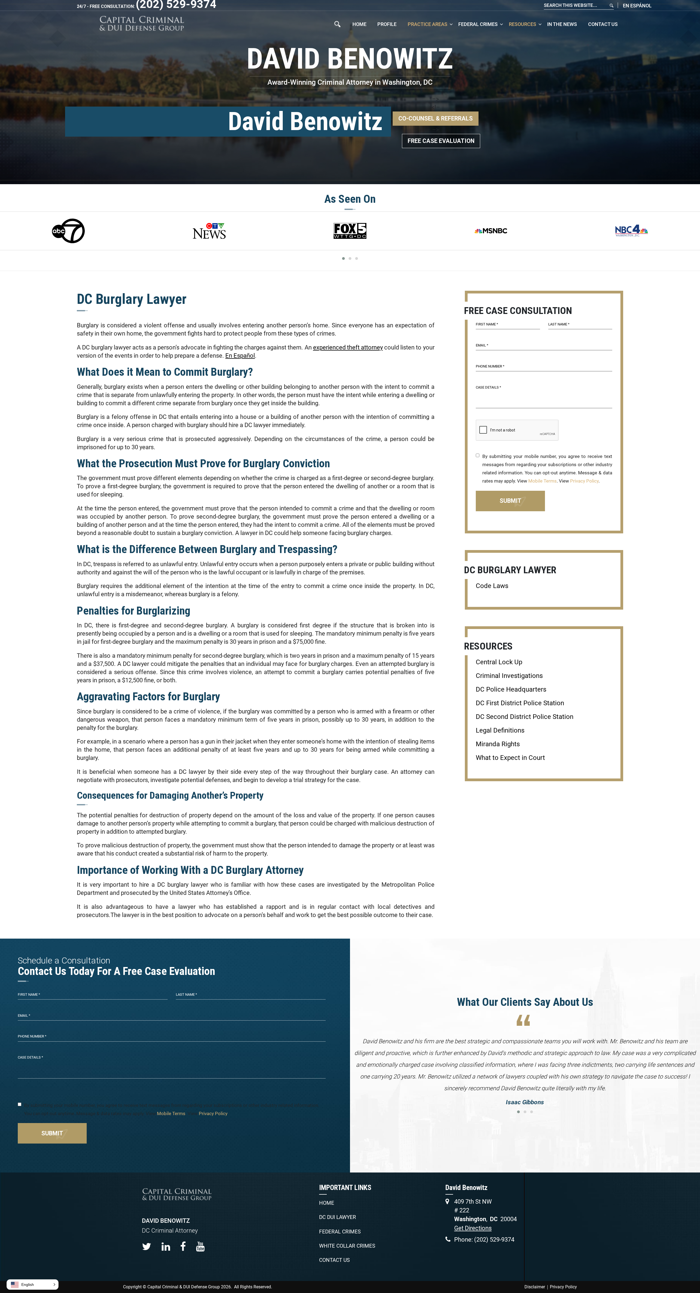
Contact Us (603, 24)
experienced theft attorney (348, 347)
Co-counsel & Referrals (435, 118)
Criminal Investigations (509, 676)
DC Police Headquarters (511, 689)
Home (359, 24)
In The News (562, 24)
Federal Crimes (478, 24)
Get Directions (473, 1228)
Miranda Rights (498, 744)
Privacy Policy (584, 481)
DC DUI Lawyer (337, 1217)
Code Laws (492, 586)
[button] (32, 1284)
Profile (386, 24)
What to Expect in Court (510, 758)
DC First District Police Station (520, 703)
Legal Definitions (500, 730)
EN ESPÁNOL (637, 5)
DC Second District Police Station (524, 717)
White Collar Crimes (347, 1246)
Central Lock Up (499, 662)
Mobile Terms (542, 481)
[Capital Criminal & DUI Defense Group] (141, 23)
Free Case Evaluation (441, 140)
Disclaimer (534, 1286)
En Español (240, 355)
